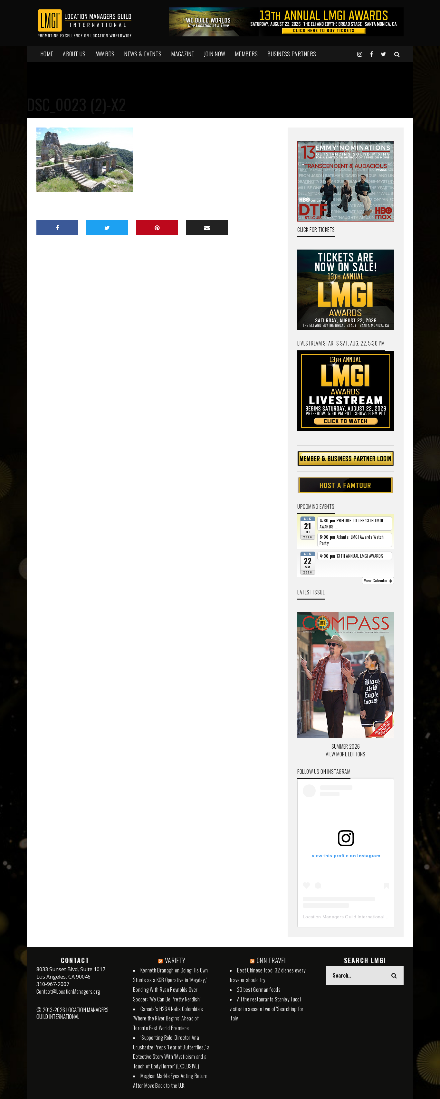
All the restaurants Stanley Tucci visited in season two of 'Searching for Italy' (267, 1008)
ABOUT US (74, 54)
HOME (46, 54)
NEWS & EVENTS (142, 54)
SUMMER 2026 (345, 746)
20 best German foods (259, 989)
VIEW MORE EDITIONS (345, 754)
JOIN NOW (214, 54)
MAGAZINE (182, 54)
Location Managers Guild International (343, 916)
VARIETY (175, 960)
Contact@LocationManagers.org (68, 991)
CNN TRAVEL (272, 960)
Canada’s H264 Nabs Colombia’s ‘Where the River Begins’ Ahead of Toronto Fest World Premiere (168, 1018)
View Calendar (376, 580)
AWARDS (105, 54)
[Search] (397, 54)
